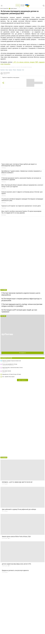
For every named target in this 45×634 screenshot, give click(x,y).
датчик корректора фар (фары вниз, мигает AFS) (16, 564)
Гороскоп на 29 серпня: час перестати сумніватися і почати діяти (21, 206)
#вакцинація (19, 69)
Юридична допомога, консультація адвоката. (15, 570)
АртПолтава (7, 334)
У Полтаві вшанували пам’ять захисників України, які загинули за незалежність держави (21, 178)
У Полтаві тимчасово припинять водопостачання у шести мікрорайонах (20, 294)
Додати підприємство (22, 380)
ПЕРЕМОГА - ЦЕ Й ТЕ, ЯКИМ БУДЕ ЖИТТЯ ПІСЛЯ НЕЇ (17, 482)
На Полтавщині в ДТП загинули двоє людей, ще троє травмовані (19, 311)
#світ (23, 69)
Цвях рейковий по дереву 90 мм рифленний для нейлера (19, 509)
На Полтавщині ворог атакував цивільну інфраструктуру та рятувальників (21, 299)
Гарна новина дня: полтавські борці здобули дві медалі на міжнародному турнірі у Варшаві (19, 165)
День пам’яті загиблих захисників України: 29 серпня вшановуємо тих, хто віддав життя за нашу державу (21, 212)
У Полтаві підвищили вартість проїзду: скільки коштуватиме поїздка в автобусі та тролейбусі (21, 305)
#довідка (10, 69)
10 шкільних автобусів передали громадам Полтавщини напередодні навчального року (22, 199)
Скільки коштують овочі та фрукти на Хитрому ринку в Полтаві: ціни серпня (21, 192)
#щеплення (2, 69)
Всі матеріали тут (22, 352)
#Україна (14, 69)
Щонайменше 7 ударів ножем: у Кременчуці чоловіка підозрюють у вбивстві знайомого (21, 171)
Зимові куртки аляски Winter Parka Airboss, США (16, 536)
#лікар (6, 69)
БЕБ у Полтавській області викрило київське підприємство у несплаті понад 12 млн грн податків (22, 185)
